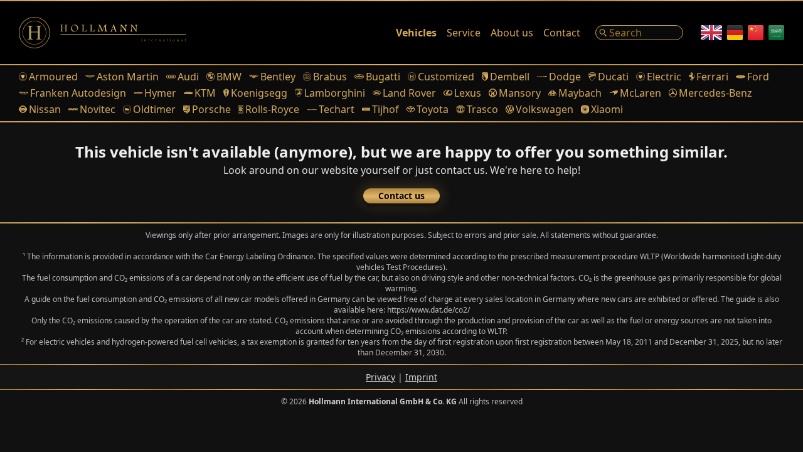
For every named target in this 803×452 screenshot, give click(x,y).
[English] (711, 32)
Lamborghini (334, 93)
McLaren (640, 93)
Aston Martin (128, 76)
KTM (204, 93)
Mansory (520, 93)
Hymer (160, 93)
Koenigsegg (259, 93)
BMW (229, 76)
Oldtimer (154, 109)
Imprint (421, 377)
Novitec (97, 109)
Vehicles (416, 33)
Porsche (211, 109)
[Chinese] (755, 32)
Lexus (467, 93)
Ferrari (712, 76)
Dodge (565, 76)
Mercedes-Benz (715, 93)
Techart (336, 109)
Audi (188, 76)
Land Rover (409, 93)
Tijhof (385, 109)
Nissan (45, 109)
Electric (664, 76)
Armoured (53, 76)
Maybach (580, 93)
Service (464, 33)
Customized (446, 76)
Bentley (277, 76)
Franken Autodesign (78, 93)
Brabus (330, 76)
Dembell (509, 76)
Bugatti (383, 76)
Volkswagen (544, 109)
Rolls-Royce (272, 109)
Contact (561, 33)
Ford (758, 76)
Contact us (401, 196)
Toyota (433, 109)
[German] (735, 32)
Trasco (482, 109)
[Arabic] (776, 32)
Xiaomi (607, 109)
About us (512, 33)
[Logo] (102, 32)
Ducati (613, 76)
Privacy (380, 377)
